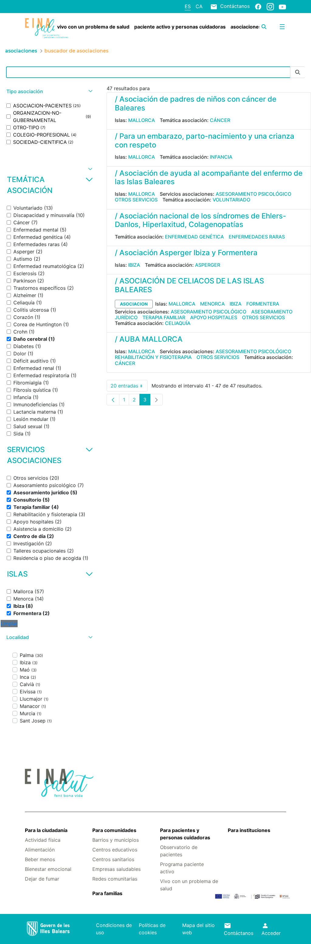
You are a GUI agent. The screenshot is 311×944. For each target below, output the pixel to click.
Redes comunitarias (114, 879)
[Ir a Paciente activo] (46, 28)
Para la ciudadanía (46, 830)
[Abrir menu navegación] (282, 27)
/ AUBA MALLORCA (149, 339)
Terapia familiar (163, 317)
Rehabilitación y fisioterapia (153, 357)
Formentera (262, 304)
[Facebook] (258, 6)
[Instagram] (270, 6)
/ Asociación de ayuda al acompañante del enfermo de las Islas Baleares (208, 177)
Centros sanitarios (113, 859)
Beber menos (40, 859)
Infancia (221, 157)
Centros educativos (114, 850)
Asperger (207, 265)
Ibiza (134, 265)
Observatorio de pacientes (178, 851)
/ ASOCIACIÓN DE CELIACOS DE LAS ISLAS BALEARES (189, 285)
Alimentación (40, 850)
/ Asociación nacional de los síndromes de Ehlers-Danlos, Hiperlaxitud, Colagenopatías (200, 220)
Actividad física (42, 840)
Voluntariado (231, 200)
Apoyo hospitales (213, 317)
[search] (264, 27)
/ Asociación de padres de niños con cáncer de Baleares (195, 103)
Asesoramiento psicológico (253, 194)
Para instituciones (249, 830)
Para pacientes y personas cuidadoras (185, 834)
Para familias (107, 893)
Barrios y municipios (115, 840)
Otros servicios (136, 200)
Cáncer (220, 120)
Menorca (212, 304)
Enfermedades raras (257, 237)
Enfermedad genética (194, 237)
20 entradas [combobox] (129, 387)
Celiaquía (177, 323)
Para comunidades (114, 830)
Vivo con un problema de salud (189, 885)
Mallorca (141, 120)
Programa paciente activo (182, 868)
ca (199, 6)
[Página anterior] (113, 399)
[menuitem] (93, 27)
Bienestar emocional (48, 869)
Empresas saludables (116, 869)
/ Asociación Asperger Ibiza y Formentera (186, 252)
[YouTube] (282, 7)
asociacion (134, 303)
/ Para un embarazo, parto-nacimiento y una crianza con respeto (204, 140)
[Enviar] (297, 72)
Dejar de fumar (42, 879)
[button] (48, 91)
